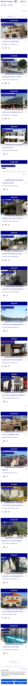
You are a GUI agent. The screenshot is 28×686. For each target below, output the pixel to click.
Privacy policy (24, 668)
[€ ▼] (2, 16)
